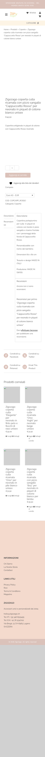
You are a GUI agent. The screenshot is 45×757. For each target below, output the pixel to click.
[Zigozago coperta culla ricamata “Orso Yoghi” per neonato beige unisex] (33, 395)
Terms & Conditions (12, 591)
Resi (5, 588)
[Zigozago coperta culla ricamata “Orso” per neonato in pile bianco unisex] (12, 457)
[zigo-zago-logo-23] (13, 13)
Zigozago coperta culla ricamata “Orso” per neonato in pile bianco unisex (11, 478)
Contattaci (8, 570)
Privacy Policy (10, 585)
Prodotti (14, 29)
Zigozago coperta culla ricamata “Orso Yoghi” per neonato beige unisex (32, 418)
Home (6, 29)
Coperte (22, 29)
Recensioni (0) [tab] (8, 223)
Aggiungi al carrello (18, 175)
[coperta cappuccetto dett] (22, 67)
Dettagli (16, 436)
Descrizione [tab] (9, 216)
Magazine (8, 594)
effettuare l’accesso (29, 330)
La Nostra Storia (11, 567)
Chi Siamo (8, 564)
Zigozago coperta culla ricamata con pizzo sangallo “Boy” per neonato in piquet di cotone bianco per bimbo (32, 484)
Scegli (9, 436)
